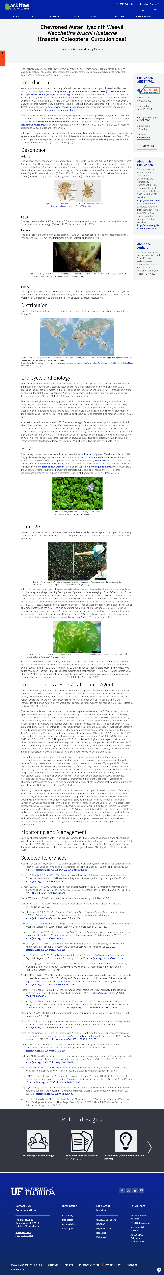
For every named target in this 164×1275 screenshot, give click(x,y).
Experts (54, 16)
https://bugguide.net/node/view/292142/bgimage (75, 206)
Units (94, 16)
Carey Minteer (143, 137)
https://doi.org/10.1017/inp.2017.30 (54, 1093)
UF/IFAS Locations (106, 1219)
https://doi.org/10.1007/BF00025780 (45, 881)
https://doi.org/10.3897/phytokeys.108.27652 (49, 1062)
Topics (75, 16)
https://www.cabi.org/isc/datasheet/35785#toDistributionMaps (108, 363)
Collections (117, 16)
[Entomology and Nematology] (38, 1141)
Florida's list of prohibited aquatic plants (54, 110)
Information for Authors (138, 1217)
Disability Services (89, 1264)
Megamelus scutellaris (32, 124)
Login (155, 9)
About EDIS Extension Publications (137, 1238)
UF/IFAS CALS (103, 1228)
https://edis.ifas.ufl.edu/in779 (41, 918)
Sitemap (52, 1264)
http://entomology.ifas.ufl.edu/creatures (148, 227)
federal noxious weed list (52, 466)
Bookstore (67, 1219)
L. (105, 460)
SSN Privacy (17, 1269)
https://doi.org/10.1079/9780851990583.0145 (50, 984)
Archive (69, 1264)
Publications (144, 16)
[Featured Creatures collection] (82, 1141)
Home (15, 16)
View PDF (148, 146)
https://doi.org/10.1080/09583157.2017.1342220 (61, 869)
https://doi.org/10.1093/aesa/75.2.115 (46, 949)
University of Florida (147, 4)
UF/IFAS (100, 1224)
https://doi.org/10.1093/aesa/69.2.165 (46, 1050)
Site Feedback (23, 1232)
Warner (54, 121)
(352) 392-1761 (24, 1235)
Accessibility (69, 1224)
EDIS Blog (67, 1215)
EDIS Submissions (140, 1222)
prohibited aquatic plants (98, 466)
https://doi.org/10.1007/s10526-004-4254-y (49, 1027)
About (34, 16)
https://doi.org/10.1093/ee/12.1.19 (104, 958)
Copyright (67, 1228)
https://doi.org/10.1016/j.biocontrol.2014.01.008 (54, 1082)
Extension (101, 1237)
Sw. (105, 457)
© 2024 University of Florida (26, 1264)
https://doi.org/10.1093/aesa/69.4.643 (46, 938)
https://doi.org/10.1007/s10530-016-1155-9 (75, 1039)
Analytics (132, 1264)
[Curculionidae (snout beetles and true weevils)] (126, 1141)
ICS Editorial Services (137, 1229)
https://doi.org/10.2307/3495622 (48, 892)
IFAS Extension (127, 4)
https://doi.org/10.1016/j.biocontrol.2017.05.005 (92, 1007)
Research (101, 1232)
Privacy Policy (112, 1264)
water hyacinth (63, 106)
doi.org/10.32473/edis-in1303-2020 (148, 118)
